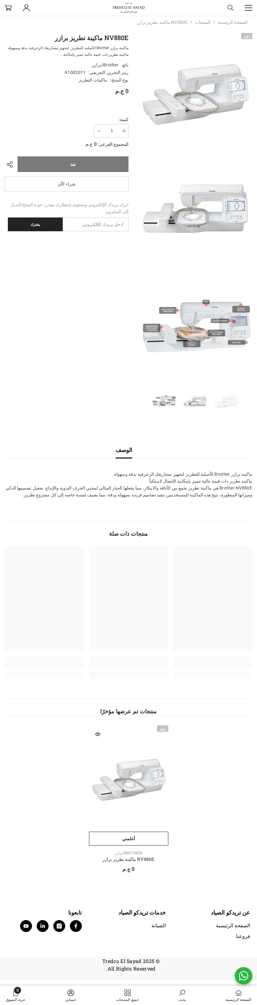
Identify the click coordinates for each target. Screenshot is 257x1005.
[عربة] (8, 7)
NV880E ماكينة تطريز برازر (128, 859)
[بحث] (230, 8)
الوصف (124, 450)
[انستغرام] (59, 926)
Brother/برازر (105, 64)
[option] (225, 401)
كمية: (123, 119)
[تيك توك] (43, 926)
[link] (212, 665)
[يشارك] (11, 164)
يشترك (35, 224)
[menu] (248, 8)
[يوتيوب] (26, 926)
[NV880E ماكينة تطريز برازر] (128, 777)
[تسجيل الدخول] (26, 8)
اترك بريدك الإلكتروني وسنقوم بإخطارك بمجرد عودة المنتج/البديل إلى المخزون (69, 208)
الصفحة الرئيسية (233, 22)
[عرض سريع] (97, 734)
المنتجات (203, 22)
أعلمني (128, 838)
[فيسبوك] (76, 926)
